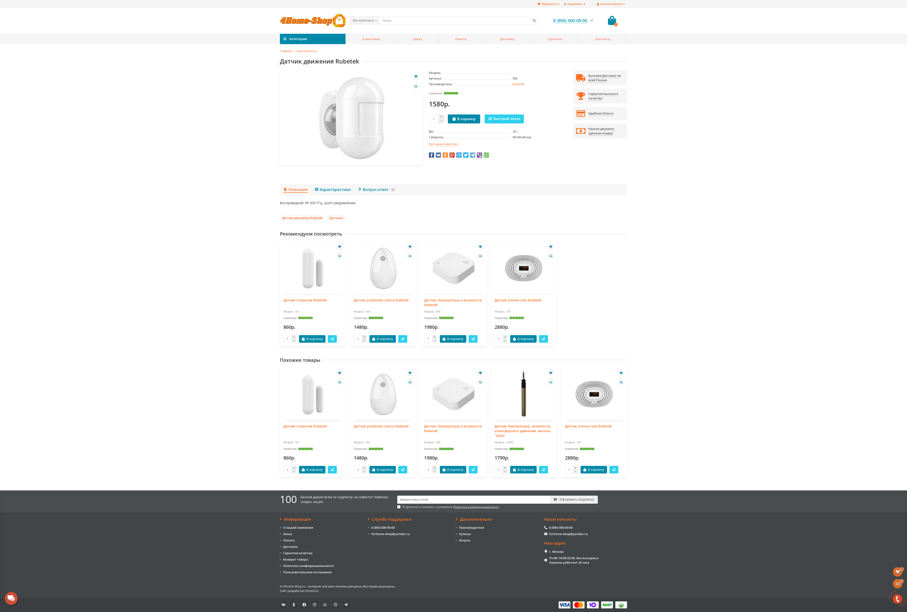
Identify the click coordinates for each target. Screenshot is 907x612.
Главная (286, 51)
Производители (471, 527)
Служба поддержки (391, 519)
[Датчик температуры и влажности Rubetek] (453, 268)
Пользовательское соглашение (307, 572)
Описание (298, 189)
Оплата (461, 39)
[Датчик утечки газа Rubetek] (524, 268)
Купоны (465, 534)
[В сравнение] (415, 86)
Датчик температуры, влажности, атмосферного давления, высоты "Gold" (523, 431)
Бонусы (465, 540)
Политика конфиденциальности (308, 566)
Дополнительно (476, 519)
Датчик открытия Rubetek (305, 300)
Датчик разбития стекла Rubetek (381, 300)
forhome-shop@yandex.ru (390, 534)
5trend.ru (312, 591)
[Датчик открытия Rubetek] (312, 268)
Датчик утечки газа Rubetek (518, 300)
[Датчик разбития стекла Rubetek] (383, 268)
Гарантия (555, 39)
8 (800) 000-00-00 (383, 527)
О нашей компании (298, 527)
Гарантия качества (297, 553)
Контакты (602, 39)
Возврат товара (295, 559)
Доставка (507, 39)
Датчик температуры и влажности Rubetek (453, 302)
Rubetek (518, 84)
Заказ (417, 39)
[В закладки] (415, 76)
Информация (297, 519)
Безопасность (307, 51)
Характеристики (335, 189)
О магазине (371, 39)
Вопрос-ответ (378, 189)
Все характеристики (443, 144)
